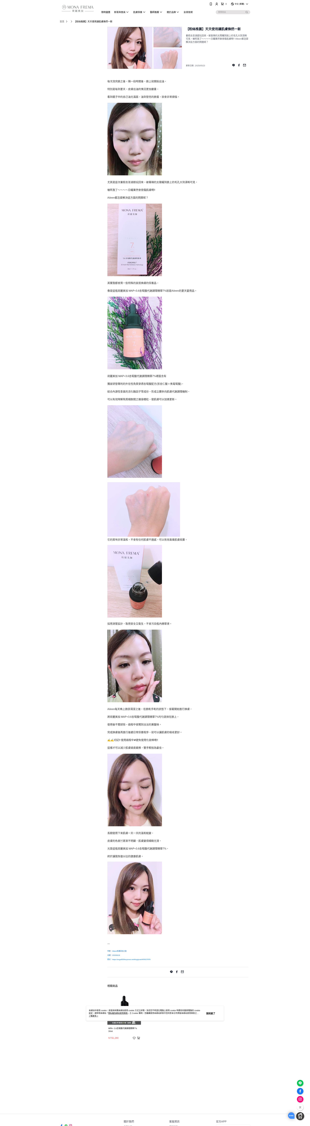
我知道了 (210, 1013)
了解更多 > (93, 1016)
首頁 (62, 21)
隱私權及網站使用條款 (118, 1013)
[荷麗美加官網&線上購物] (78, 8)
